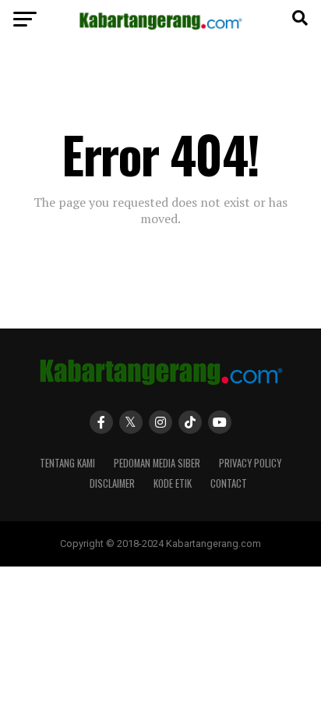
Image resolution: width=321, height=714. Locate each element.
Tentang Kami (67, 463)
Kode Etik (172, 483)
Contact (228, 483)
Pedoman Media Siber (157, 463)
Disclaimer (112, 483)
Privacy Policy (250, 463)
